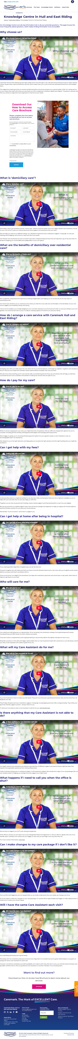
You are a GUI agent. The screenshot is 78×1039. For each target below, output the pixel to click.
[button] (76, 988)
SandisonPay (70, 1035)
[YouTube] (16, 1012)
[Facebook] (13, 1012)
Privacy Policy (25, 1016)
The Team (37, 7)
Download (39, 986)
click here (22, 840)
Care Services (28, 7)
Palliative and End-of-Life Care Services (64, 1013)
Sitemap (24, 1018)
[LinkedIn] (11, 1012)
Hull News (57, 7)
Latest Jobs (65, 7)
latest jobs (14, 123)
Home (6, 20)
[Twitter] (8, 1012)
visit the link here (45, 708)
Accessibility (25, 1015)
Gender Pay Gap (26, 1021)
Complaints (25, 1019)
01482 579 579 (12, 2)
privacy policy (28, 154)
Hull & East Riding (14, 20)
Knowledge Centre (47, 7)
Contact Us (19, 13)
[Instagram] (5, 1012)
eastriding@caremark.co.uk (29, 1009)
